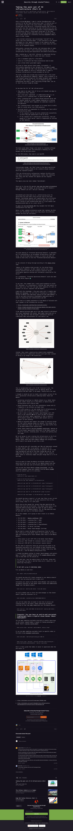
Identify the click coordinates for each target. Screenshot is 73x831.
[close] (47, 800)
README (52, 469)
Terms (39, 822)
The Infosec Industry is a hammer (26, 790)
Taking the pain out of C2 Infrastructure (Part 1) (31, 781)
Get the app (42, 825)
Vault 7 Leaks (50, 67)
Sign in (69, 2)
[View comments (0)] (26, 787)
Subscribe (63, 2)
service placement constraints (41, 428)
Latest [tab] (20, 777)
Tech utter (20, 765)
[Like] (16, 794)
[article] (36, 784)
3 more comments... (19, 772)
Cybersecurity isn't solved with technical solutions (25, 791)
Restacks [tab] (23, 737)
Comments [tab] (18, 737)
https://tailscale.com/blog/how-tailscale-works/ (32, 305)
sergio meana (21, 747)
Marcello (20, 14)
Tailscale (25, 293)
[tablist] (21, 737)
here (17, 555)
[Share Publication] (59, 2)
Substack (31, 828)
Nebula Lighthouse (33, 518)
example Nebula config (48, 555)
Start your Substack (33, 825)
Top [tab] (17, 777)
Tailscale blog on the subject (25, 389)
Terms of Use (42, 816)
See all (18, 805)
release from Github (41, 467)
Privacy (36, 822)
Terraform (45, 21)
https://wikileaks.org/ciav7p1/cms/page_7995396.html (31, 700)
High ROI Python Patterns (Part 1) (26, 798)
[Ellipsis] (57, 748)
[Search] (56, 2)
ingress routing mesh (31, 623)
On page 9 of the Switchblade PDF (26, 206)
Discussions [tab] (24, 777)
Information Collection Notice (36, 817)
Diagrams (39, 695)
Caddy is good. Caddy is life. (21, 784)
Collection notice (44, 822)
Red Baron (27, 21)
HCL (25, 33)
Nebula (17, 293)
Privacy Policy (45, 817)
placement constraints (32, 633)
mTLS (53, 91)
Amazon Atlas (51, 263)
